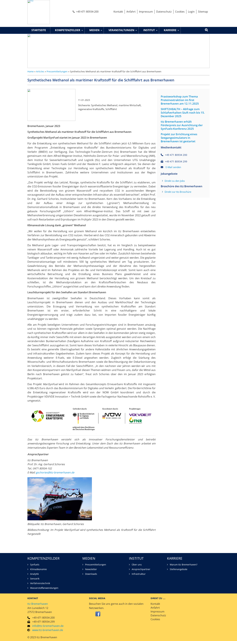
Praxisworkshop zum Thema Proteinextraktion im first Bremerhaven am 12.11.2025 (180, 100)
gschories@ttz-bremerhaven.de (55, 472)
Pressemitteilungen (57, 71)
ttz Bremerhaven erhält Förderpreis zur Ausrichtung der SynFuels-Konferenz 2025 (182, 125)
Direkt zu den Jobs (175, 180)
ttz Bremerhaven (37, 604)
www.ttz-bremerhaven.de (47, 630)
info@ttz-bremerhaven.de (48, 626)
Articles (40, 71)
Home (30, 71)
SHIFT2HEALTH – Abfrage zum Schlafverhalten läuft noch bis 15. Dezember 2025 (183, 112)
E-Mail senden (173, 167)
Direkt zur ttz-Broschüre (178, 191)
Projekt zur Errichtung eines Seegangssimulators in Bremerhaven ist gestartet (179, 137)
